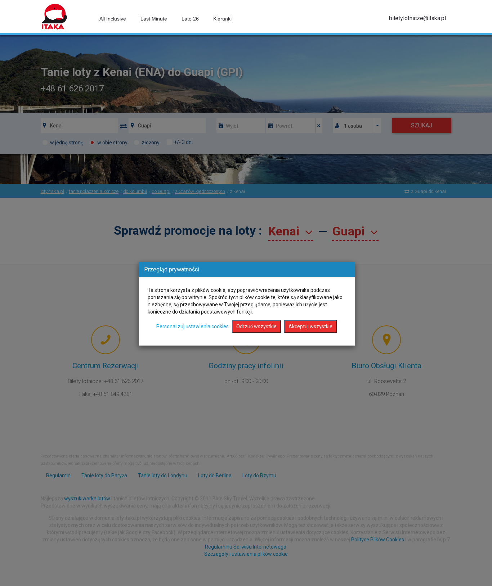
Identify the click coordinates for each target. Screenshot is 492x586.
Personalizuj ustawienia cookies (192, 326)
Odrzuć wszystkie (256, 326)
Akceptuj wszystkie (310, 326)
